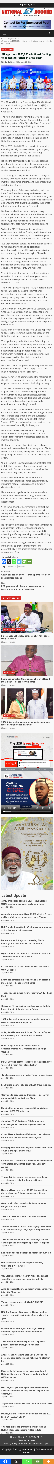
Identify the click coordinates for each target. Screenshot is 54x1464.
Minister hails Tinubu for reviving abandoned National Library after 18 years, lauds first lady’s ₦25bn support (24, 1374)
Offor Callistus (9, 62)
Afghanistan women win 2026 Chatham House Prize (26, 1403)
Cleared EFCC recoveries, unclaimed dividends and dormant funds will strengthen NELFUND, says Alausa (26, 1163)
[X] (9, 561)
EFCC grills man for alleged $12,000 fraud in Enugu (26, 1085)
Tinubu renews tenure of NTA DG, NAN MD (22, 1302)
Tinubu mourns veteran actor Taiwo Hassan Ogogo (27, 1075)
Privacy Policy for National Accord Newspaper (26, 1443)
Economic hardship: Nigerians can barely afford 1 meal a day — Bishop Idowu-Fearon (27, 660)
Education (20, 629)
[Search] (49, 33)
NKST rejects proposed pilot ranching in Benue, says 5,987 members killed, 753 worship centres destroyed (25, 1390)
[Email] (29, 561)
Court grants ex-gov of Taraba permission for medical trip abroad (25, 574)
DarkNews (41, 1449)
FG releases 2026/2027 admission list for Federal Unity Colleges (27, 617)
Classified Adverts (26, 1440)
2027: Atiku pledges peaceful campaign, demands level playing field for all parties (27, 703)
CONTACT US (35, 1437)
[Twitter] (19, 561)
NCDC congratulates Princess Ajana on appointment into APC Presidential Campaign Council (23, 1048)
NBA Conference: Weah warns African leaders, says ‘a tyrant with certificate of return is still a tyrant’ (24, 1315)
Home (13, 1437)
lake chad (12, 566)
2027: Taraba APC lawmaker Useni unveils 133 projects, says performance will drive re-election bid (25, 1358)
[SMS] (24, 561)
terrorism (22, 566)
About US (22, 1437)
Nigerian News (7, 49)
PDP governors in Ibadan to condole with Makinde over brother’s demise (22, 586)
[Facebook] (4, 561)
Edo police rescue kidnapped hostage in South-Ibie (26, 1253)
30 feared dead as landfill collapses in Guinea (23, 1216)
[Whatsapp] (14, 561)
